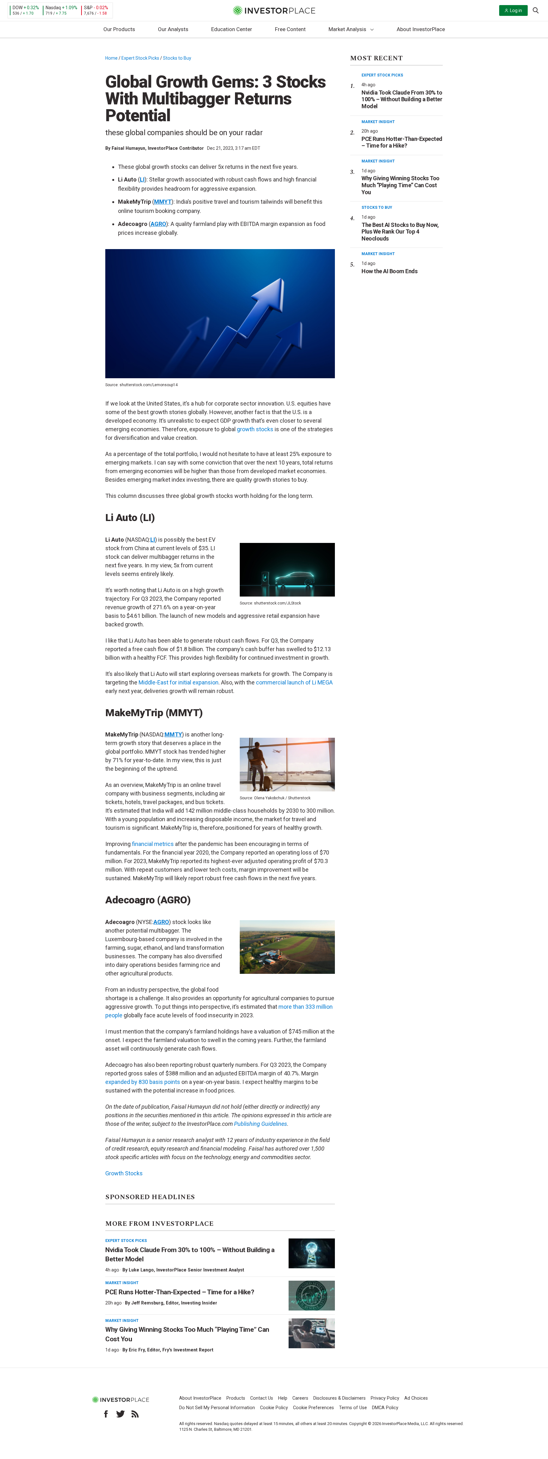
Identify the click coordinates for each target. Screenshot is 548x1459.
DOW (18, 7)
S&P (88, 7)
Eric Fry (137, 1349)
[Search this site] (535, 9)
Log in (516, 10)
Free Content (290, 29)
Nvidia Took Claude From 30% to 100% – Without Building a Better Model (402, 99)
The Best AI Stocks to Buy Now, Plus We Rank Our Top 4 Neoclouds (400, 231)
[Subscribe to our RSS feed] (135, 1414)
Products (235, 1398)
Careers (300, 1398)
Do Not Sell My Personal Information (217, 1407)
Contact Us (261, 1398)
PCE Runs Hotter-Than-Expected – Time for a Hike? (179, 1292)
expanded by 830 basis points (142, 1082)
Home (111, 58)
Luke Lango (141, 1269)
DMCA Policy (385, 1407)
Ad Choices (416, 1398)
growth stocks (255, 429)
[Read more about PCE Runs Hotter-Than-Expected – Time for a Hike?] (312, 1295)
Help (282, 1398)
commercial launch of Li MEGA (294, 682)
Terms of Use (353, 1407)
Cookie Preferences (313, 1407)
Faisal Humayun (128, 148)
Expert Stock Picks (140, 58)
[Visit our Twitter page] (120, 1414)
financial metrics (153, 844)
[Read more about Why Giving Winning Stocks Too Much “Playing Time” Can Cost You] (312, 1333)
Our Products (119, 29)
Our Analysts (173, 29)
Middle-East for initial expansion (179, 682)
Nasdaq (53, 7)
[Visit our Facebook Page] (106, 1414)
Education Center (231, 29)
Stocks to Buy (177, 58)
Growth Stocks (124, 1173)
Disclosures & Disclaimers (339, 1398)
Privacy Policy (385, 1398)
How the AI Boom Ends (389, 271)
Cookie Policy (274, 1407)
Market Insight (122, 1283)
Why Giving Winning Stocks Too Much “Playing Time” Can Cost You (401, 185)
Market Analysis (347, 29)
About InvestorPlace (421, 29)
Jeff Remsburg (147, 1302)
